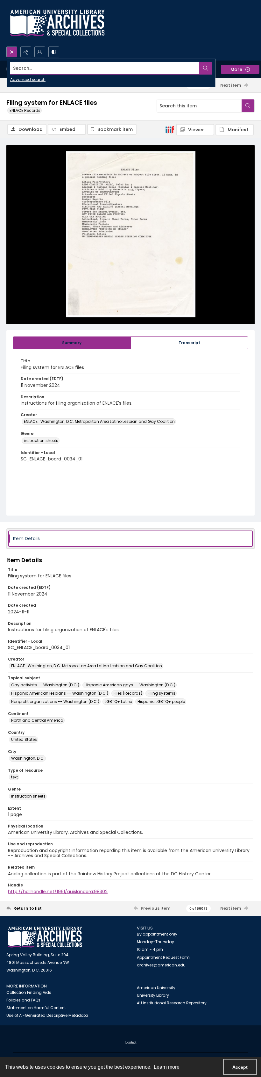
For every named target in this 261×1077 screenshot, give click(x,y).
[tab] (71, 343)
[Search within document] (248, 105)
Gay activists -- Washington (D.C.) (45, 685)
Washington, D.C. (28, 758)
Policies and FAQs (23, 1000)
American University (156, 987)
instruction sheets (41, 440)
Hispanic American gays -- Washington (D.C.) (130, 685)
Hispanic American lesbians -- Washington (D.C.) (59, 693)
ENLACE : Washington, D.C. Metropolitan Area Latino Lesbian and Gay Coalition (99, 421)
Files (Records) (128, 693)
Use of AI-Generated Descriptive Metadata (47, 1015)
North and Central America (37, 720)
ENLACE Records (25, 110)
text (14, 777)
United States (24, 739)
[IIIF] (170, 129)
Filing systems (161, 693)
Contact (130, 1042)
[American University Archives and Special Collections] (45, 937)
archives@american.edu (161, 965)
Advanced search (28, 79)
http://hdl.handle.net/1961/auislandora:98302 (58, 891)
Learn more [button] (167, 1067)
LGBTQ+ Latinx (118, 701)
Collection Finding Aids (28, 992)
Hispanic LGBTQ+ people (161, 701)
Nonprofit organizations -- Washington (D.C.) (55, 701)
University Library (153, 995)
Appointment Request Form (163, 957)
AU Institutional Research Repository (172, 1003)
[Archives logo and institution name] (57, 23)
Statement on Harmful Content (36, 1007)
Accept (240, 1067)
